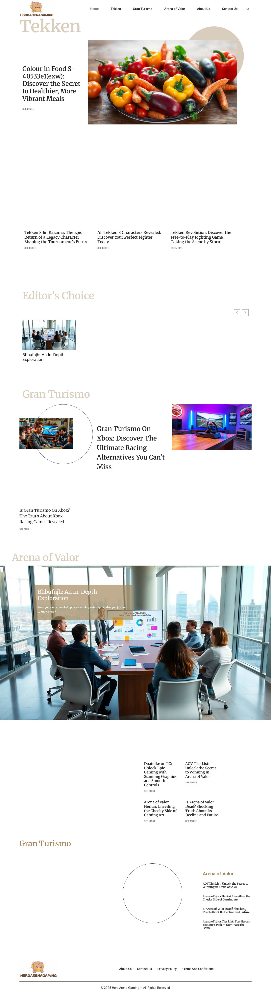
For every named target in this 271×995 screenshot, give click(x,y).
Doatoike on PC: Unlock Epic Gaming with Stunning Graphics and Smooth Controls (160, 774)
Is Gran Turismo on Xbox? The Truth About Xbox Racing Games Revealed (44, 516)
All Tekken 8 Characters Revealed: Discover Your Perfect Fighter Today (129, 237)
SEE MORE (28, 109)
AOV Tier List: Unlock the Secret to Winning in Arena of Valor (200, 770)
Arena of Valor (174, 9)
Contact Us (229, 9)
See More (24, 529)
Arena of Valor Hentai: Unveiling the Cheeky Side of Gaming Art (160, 808)
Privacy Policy (167, 969)
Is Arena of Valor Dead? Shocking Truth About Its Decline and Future (201, 808)
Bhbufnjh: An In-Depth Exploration (43, 357)
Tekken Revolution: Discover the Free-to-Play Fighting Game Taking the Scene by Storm (201, 237)
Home (94, 9)
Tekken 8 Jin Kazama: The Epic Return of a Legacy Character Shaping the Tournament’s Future (56, 237)
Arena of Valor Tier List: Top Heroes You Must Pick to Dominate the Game (226, 925)
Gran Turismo (142, 9)
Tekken (116, 9)
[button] (248, 9)
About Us (203, 9)
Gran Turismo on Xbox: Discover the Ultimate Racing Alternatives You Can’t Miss (131, 448)
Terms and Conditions (197, 969)
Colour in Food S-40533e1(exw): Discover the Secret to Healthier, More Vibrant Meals (51, 84)
